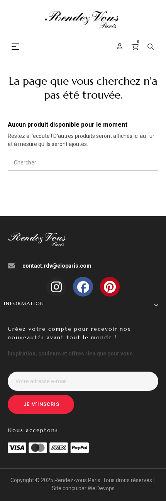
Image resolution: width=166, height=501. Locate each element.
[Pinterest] (110, 287)
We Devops (101, 488)
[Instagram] (56, 287)
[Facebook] (83, 287)
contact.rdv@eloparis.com (56, 266)
